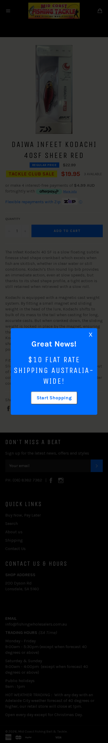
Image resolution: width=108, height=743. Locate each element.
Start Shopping (54, 398)
